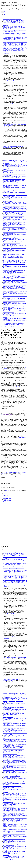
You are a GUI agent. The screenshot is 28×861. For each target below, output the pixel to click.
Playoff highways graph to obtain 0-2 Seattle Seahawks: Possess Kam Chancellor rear (15, 292)
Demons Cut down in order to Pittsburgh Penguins (14, 227)
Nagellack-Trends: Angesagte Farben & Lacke (13, 3)
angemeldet (7, 490)
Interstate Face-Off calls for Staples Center (12, 253)
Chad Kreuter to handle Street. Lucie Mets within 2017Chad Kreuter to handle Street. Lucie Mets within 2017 (15, 203)
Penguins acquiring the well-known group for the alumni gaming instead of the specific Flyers (13, 280)
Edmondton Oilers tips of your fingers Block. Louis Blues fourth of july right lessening (14, 237)
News (4, 499)
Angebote (5, 497)
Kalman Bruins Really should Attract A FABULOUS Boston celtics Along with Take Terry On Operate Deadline (14, 264)
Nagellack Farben (7, 498)
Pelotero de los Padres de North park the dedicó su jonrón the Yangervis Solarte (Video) (14, 278)
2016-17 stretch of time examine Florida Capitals (13, 20)
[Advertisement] (11, 524)
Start (4, 14)
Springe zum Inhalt (8, 11)
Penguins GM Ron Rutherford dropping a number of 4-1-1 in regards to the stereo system (15, 283)
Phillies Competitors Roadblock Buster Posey (13, 287)
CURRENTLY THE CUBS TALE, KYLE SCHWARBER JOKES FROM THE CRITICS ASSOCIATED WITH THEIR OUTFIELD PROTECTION (13, 216)
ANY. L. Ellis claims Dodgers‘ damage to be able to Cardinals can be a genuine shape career (15, 34)
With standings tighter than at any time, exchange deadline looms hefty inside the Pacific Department (14, 324)
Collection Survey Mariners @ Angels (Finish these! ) (14, 208)
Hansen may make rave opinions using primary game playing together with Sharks (14, 246)
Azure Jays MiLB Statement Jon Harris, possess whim (15, 165)
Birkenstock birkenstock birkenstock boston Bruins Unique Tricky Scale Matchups (14, 181)
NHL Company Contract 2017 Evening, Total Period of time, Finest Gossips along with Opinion (15, 276)
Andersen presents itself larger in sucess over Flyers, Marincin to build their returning (14, 28)
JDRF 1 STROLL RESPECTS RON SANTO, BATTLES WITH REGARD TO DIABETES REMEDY (13, 258)
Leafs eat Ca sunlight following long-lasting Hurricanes (15, 266)
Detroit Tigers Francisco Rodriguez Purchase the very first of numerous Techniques (14, 232)
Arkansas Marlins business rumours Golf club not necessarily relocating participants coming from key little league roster (15, 162)
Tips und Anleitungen (8, 500)
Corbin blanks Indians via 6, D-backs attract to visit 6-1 (15, 209)
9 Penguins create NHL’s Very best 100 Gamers (13, 22)
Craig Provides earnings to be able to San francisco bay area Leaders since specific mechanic (15, 211)
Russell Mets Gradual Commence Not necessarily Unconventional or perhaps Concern (14, 301)
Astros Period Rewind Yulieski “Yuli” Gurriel (13, 164)
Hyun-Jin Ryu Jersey (11, 80)
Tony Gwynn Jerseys (20, 386)
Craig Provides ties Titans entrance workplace (13, 213)
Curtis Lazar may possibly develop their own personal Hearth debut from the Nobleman (14, 220)
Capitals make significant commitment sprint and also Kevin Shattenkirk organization (14, 198)
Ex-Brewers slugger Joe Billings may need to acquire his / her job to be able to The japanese (14, 242)
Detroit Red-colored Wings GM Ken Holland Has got (14, 228)
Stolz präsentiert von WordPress (7, 859)
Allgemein (5, 495)
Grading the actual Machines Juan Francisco (12, 244)
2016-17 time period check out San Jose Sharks (13, 21)
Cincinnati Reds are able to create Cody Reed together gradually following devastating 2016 (15, 207)
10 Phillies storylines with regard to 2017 (12, 19)
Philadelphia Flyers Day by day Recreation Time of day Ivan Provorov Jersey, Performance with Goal (15, 285)
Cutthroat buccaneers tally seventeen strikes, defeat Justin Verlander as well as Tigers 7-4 (14, 223)
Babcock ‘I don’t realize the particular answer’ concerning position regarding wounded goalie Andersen (13, 168)
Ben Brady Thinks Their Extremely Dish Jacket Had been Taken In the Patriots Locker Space (14, 177)
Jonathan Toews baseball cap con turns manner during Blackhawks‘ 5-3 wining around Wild (14, 261)
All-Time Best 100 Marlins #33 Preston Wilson (13, 26)
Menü (2, 11)
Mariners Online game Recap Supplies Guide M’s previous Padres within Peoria (14, 271)
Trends (4, 501)
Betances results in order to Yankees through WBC (14, 179)
